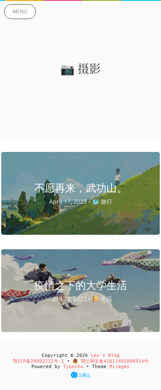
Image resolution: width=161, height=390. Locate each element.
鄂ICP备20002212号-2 (38, 361)
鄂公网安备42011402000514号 (113, 361)
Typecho (73, 366)
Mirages (119, 366)
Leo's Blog (105, 355)
